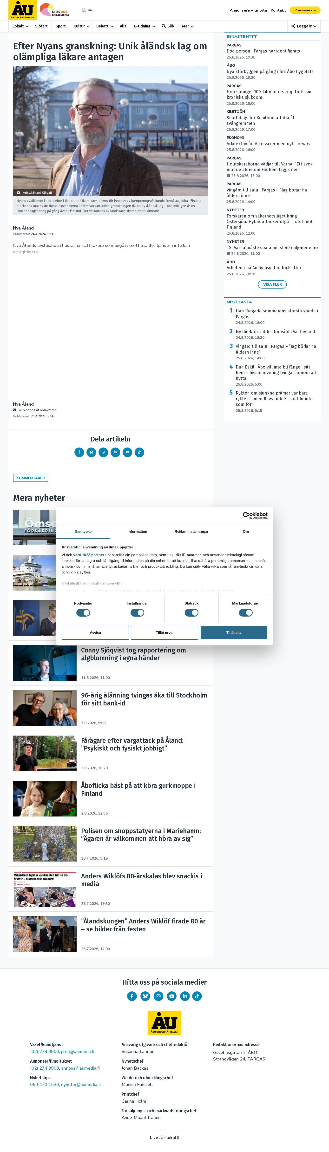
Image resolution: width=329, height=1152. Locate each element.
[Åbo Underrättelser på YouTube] (172, 996)
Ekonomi (235, 138)
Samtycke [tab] (83, 531)
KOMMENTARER (30, 478)
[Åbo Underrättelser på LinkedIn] (185, 996)
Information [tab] (137, 531)
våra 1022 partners (89, 555)
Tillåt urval (164, 633)
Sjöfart (41, 26)
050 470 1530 (44, 1084)
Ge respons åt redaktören (37, 410)
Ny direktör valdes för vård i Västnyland (275, 334)
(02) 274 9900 (44, 1051)
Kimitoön (236, 112)
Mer (185, 26)
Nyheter (235, 210)
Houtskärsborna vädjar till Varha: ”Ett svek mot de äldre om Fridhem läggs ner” (270, 169)
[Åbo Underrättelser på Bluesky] (145, 996)
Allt (123, 26)
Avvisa (95, 633)
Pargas (234, 45)
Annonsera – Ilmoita (248, 10)
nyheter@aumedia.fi (81, 1084)
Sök (170, 26)
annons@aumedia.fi (80, 1068)
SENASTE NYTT (242, 36)
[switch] (137, 613)
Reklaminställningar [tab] (192, 531)
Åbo (231, 65)
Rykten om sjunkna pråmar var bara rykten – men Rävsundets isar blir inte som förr (274, 401)
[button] (304, 26)
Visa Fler (272, 284)
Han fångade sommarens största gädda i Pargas (277, 316)
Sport (61, 26)
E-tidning (142, 26)
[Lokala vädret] (84, 10)
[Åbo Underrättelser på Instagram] (158, 996)
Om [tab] (246, 531)
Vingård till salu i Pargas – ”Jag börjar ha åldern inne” (276, 352)
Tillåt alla (233, 633)
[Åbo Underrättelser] (164, 1023)
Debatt (102, 26)
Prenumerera (305, 10)
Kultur (79, 26)
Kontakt (278, 10)
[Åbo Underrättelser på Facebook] (132, 996)
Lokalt (18, 26)
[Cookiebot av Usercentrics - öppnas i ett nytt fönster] (246, 515)
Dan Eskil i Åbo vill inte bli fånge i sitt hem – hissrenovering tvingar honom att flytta (276, 375)
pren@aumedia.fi (77, 1051)
